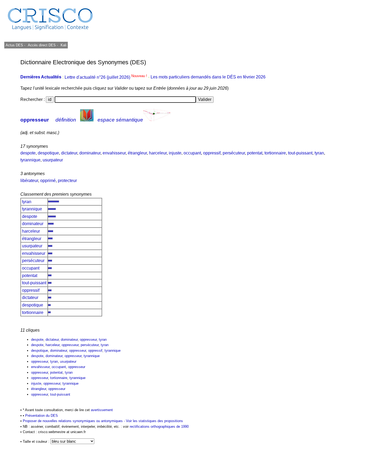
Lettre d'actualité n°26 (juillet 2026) (106, 77)
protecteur (67, 180)
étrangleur (137, 153)
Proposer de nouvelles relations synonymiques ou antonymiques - (74, 421)
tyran (319, 153)
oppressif (212, 153)
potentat (254, 153)
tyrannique (30, 160)
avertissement (102, 410)
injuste (175, 153)
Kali (63, 45)
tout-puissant (300, 153)
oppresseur (34, 120)
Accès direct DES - (43, 45)
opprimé (48, 180)
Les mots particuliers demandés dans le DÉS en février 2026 (208, 77)
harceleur (158, 153)
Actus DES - (15, 45)
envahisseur (114, 153)
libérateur (29, 180)
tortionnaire (275, 153)
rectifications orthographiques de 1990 (159, 427)
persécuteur (234, 153)
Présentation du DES (41, 416)
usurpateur (53, 160)
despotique (48, 153)
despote (28, 153)
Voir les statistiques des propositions (154, 421)
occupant (192, 153)
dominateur (89, 153)
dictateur (69, 153)
